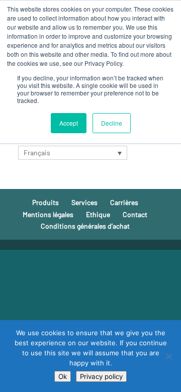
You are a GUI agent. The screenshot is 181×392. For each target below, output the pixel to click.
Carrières (124, 202)
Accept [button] (68, 123)
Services (84, 202)
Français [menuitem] (37, 153)
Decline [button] (111, 123)
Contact (135, 214)
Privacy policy (101, 376)
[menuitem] (72, 152)
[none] (72, 152)
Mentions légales (48, 214)
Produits (45, 202)
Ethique (98, 214)
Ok (62, 376)
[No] (168, 356)
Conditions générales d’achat (85, 226)
